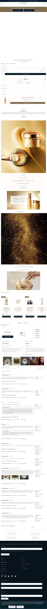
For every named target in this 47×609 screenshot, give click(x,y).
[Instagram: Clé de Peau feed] (5, 576)
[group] (24, 79)
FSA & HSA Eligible (3, 568)
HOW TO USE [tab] (3, 91)
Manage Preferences (12, 606)
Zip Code (2, 593)
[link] (3, 63)
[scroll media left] (2, 361)
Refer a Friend (3, 562)
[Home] (23, 3)
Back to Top (12, 525)
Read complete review (28, 354)
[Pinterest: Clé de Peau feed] (12, 576)
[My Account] (43, 3)
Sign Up (5, 554)
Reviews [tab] (19, 322)
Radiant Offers (3, 566)
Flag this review (23, 397)
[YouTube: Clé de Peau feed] (8, 576)
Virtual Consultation (4, 570)
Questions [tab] (25, 322)
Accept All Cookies (20, 606)
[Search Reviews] (18, 367)
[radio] (4, 68)
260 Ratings (7, 63)
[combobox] (24, 5)
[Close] (45, 602)
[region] (23, 605)
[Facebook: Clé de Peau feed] (2, 576)
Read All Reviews (23, 116)
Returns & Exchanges (25, 568)
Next (32, 526)
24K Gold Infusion (24, 265)
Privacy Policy (39, 603)
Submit (4, 598)
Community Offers (3, 564)
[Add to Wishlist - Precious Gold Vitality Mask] (22, 82)
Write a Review (12, 63)
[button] (45, 3)
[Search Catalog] (1, 5)
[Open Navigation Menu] (1, 3)
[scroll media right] (45, 361)
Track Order (23, 566)
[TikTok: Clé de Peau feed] (15, 576)
